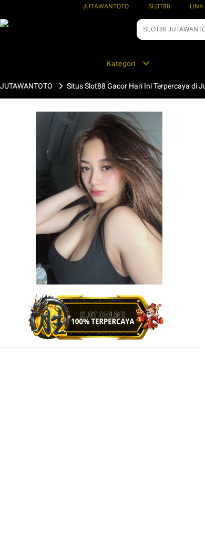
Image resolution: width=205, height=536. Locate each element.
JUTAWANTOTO (106, 6)
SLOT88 (159, 6)
